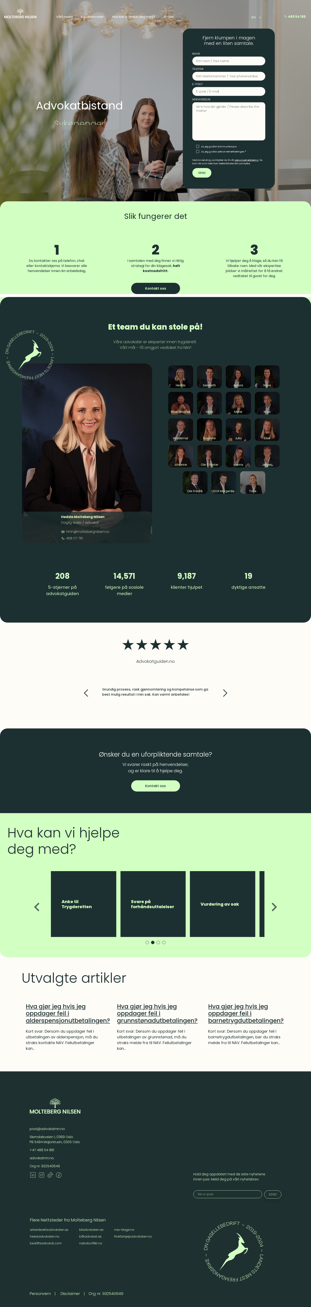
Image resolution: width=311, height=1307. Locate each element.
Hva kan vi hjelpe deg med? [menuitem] (133, 16)
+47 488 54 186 (42, 1150)
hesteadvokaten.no (44, 1236)
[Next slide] (273, 907)
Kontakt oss (155, 288)
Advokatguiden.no (155, 661)
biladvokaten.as (91, 1230)
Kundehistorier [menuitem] (92, 16)
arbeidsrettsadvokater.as (49, 1230)
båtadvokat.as (90, 1236)
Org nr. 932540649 (45, 1166)
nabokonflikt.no (90, 1243)
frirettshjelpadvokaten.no (133, 1236)
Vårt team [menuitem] (64, 16)
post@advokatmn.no (47, 1128)
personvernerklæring (247, 159)
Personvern (40, 1293)
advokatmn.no (42, 1158)
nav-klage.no (124, 1230)
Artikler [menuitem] (169, 16)
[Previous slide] (37, 907)
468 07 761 (74, 538)
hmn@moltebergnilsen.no (87, 531)
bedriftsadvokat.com (46, 1243)
